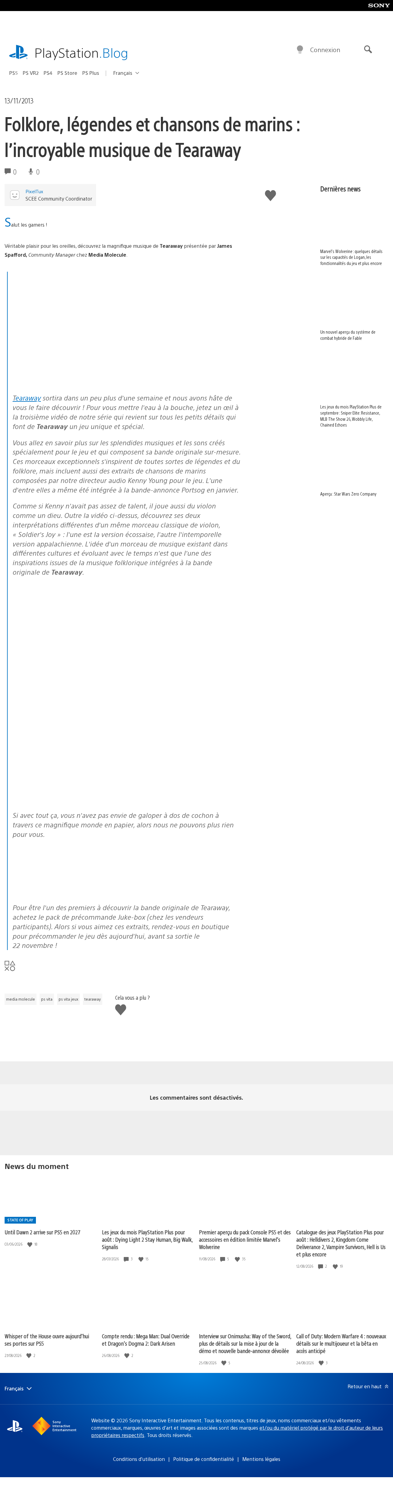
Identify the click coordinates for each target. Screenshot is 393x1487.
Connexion (325, 49)
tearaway (92, 999)
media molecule (20, 999)
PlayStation (81, 52)
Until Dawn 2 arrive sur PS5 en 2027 (42, 1232)
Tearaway (27, 397)
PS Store (67, 73)
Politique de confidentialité (203, 1459)
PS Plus (90, 73)
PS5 (13, 73)
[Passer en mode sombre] (300, 49)
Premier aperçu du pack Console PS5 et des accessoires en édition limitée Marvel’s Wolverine (245, 1239)
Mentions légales (261, 1459)
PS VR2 (31, 73)
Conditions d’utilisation (139, 1459)
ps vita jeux (68, 999)
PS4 (48, 73)
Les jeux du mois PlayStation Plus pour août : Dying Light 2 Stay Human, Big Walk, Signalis (147, 1239)
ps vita (47, 999)
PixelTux (34, 191)
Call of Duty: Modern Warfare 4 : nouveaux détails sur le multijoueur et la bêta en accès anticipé (341, 1343)
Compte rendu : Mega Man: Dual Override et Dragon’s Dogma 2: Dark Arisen (145, 1339)
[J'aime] (30, 1244)
